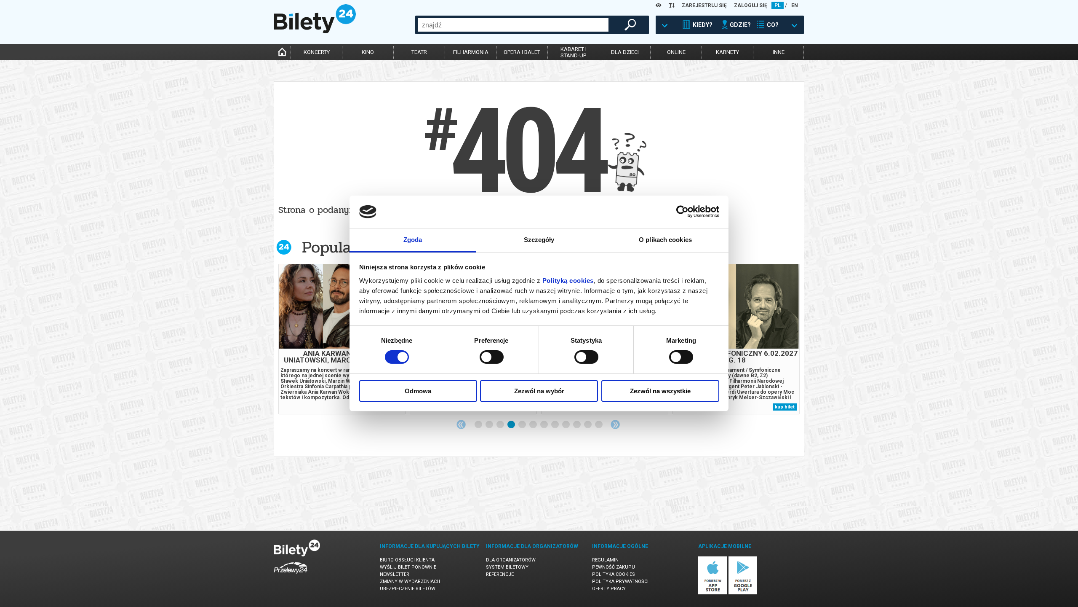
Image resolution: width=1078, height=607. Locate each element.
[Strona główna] (315, 31)
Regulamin (605, 560)
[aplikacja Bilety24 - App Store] (712, 593)
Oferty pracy (609, 588)
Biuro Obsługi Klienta (407, 560)
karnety (727, 52)
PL (777, 5)
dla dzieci (625, 52)
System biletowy (507, 567)
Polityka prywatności (620, 581)
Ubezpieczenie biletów (407, 588)
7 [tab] (544, 425)
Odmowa (418, 391)
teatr (419, 52)
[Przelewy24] (290, 575)
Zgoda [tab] (412, 239)
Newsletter (394, 574)
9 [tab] (566, 425)
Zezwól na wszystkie (660, 391)
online (676, 52)
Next (615, 424)
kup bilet (785, 407)
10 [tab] (577, 425)
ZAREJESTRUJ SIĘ (704, 5)
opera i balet (522, 52)
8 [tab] (555, 425)
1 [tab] (479, 425)
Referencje (500, 574)
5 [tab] (522, 425)
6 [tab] (533, 425)
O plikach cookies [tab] (665, 239)
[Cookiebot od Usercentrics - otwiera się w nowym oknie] (682, 211)
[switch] (492, 357)
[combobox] (513, 25)
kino (368, 52)
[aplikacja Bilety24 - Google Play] (743, 593)
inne (778, 52)
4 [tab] (511, 425)
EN (794, 5)
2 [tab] (490, 425)
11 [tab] (588, 425)
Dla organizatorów (511, 560)
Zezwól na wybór (539, 391)
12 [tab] (599, 425)
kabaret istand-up (573, 52)
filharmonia (470, 52)
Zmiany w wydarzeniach (410, 581)
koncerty (317, 52)
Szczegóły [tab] (539, 239)
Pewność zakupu (613, 567)
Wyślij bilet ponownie (408, 567)
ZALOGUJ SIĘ (750, 5)
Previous (461, 424)
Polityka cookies (613, 574)
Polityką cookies (568, 280)
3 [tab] (500, 425)
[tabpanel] (342, 339)
